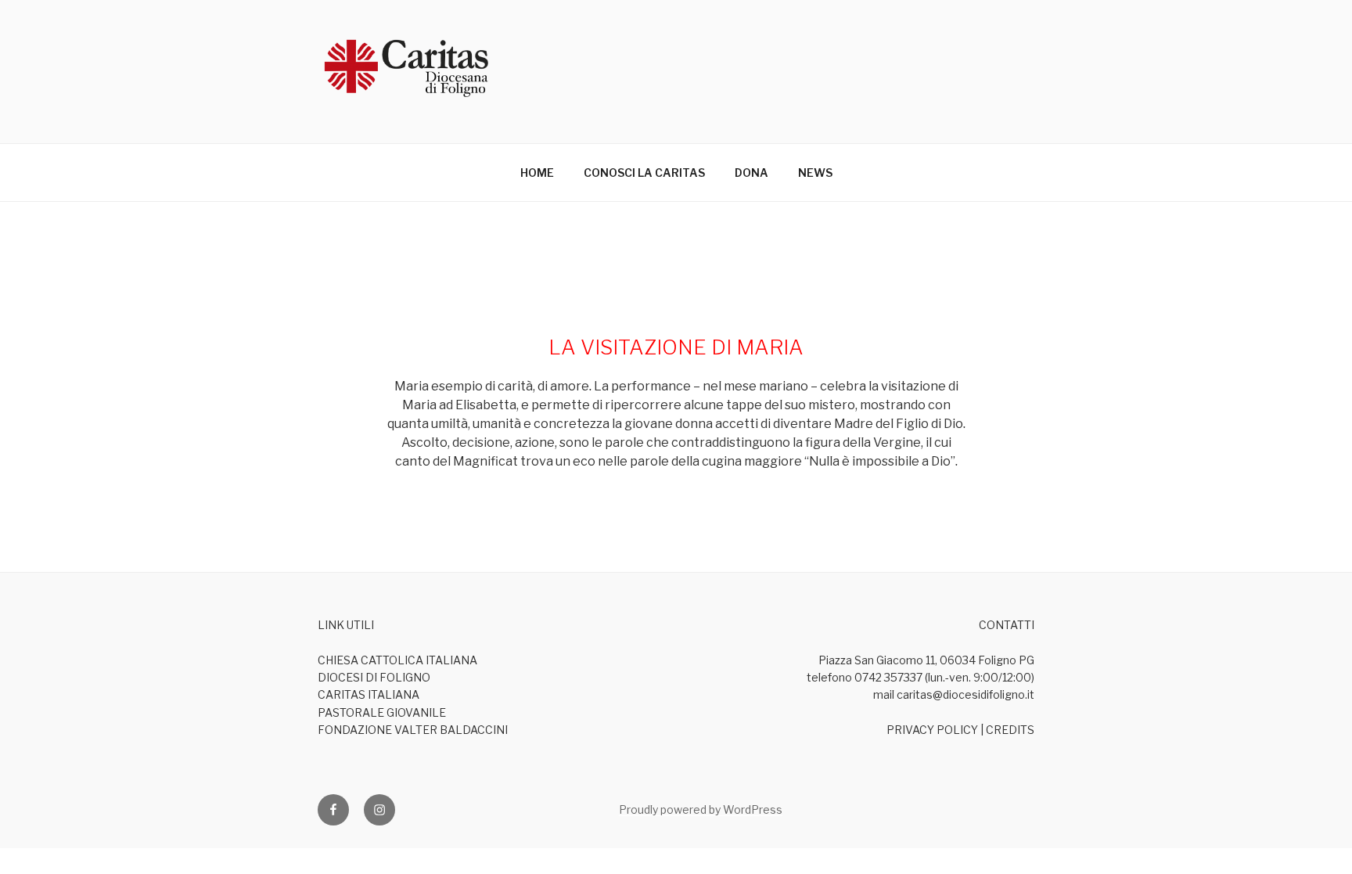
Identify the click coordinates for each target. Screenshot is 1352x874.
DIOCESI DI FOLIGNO (374, 677)
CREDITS (1010, 729)
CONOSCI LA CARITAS (644, 172)
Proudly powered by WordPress (700, 809)
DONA (751, 172)
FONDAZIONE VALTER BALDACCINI (413, 729)
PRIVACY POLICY (932, 729)
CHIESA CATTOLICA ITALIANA (397, 660)
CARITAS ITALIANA (368, 694)
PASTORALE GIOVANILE (382, 712)
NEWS (815, 172)
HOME (537, 172)
